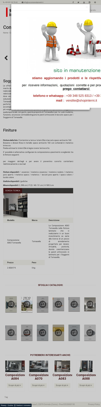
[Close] (87, 7)
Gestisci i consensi (23, 405)
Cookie (10, 405)
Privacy (3, 405)
